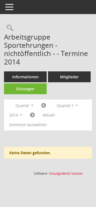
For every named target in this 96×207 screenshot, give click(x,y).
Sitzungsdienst (66, 173)
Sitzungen (25, 88)
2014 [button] (14, 115)
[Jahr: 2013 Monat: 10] (43, 105)
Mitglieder (69, 76)
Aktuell (49, 115)
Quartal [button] (22, 105)
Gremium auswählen (28, 124)
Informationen (25, 76)
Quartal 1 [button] (66, 105)
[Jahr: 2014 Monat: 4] (32, 115)
